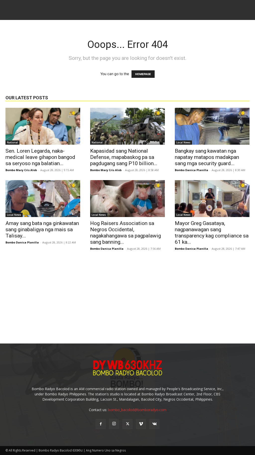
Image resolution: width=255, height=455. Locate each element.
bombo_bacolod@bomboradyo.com (137, 409)
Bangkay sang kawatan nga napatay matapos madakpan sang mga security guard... (207, 157)
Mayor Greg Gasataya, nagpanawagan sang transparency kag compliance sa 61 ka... (212, 232)
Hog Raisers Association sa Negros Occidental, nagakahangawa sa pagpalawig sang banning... (125, 232)
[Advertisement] (127, 296)
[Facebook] (101, 424)
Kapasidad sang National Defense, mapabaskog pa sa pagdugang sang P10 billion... (123, 157)
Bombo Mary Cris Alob (21, 170)
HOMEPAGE (143, 74)
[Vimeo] (141, 424)
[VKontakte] (154, 424)
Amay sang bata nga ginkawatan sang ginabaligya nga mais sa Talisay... (42, 229)
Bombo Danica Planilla (191, 170)
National (12, 142)
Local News (183, 142)
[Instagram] (114, 424)
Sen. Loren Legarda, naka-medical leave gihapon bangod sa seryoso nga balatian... (40, 157)
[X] (127, 424)
